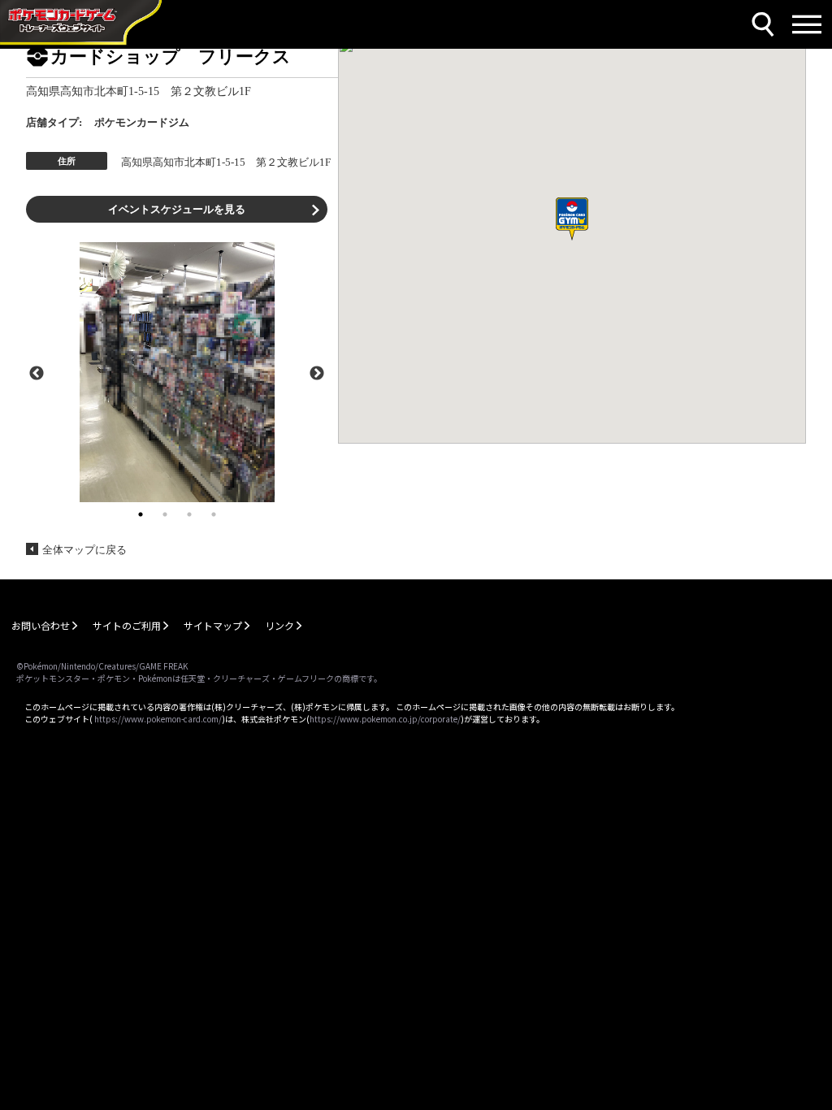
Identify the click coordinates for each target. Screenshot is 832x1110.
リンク (279, 625)
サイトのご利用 (127, 625)
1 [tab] (140, 514)
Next (316, 372)
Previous (36, 372)
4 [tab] (214, 514)
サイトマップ (213, 625)
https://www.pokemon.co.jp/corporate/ (385, 719)
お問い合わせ (40, 625)
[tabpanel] (176, 372)
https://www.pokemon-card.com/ (158, 719)
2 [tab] (165, 514)
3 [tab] (189, 514)
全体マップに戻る (84, 550)
